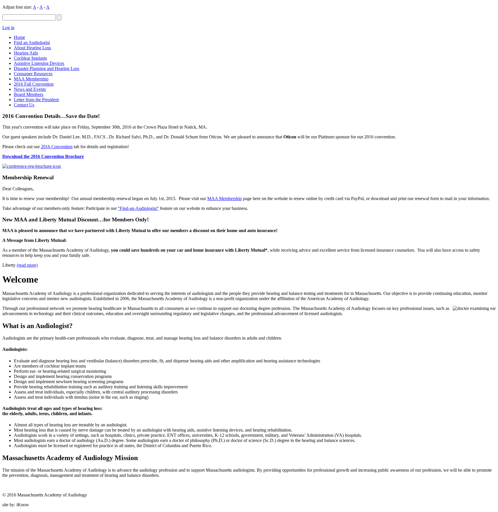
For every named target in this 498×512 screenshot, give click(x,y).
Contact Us (24, 104)
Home (19, 37)
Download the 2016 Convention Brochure (43, 156)
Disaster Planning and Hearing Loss (46, 68)
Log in (8, 27)
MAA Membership (31, 78)
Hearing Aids (26, 52)
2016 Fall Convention (34, 84)
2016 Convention (57, 146)
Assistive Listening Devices (39, 63)
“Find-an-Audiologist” (138, 208)
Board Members (28, 94)
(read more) (27, 265)
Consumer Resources (33, 73)
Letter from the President (36, 99)
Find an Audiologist (32, 42)
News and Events (30, 89)
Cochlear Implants (30, 58)
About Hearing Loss (32, 47)
